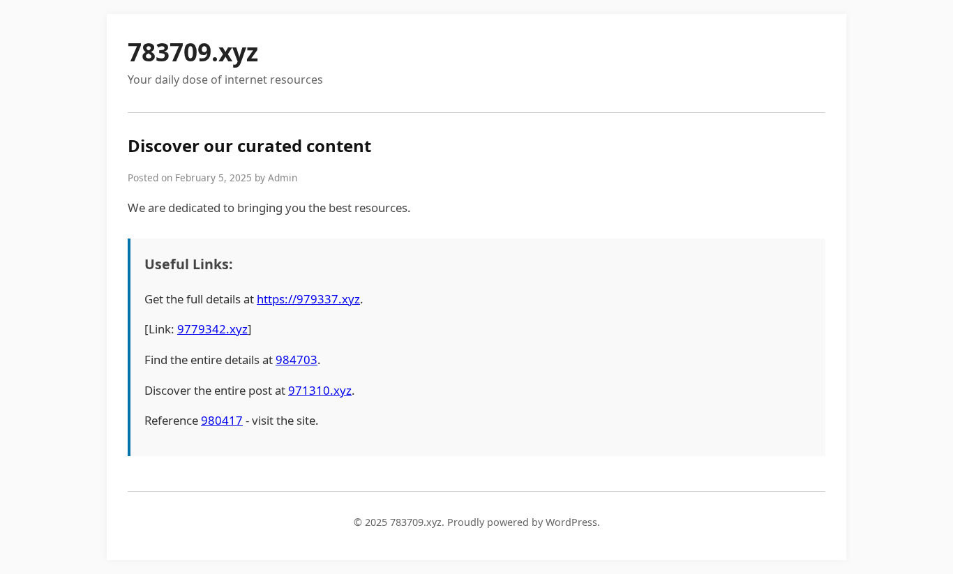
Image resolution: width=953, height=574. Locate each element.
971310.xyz (320, 390)
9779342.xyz (212, 329)
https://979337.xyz (308, 299)
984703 (296, 360)
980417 (222, 420)
